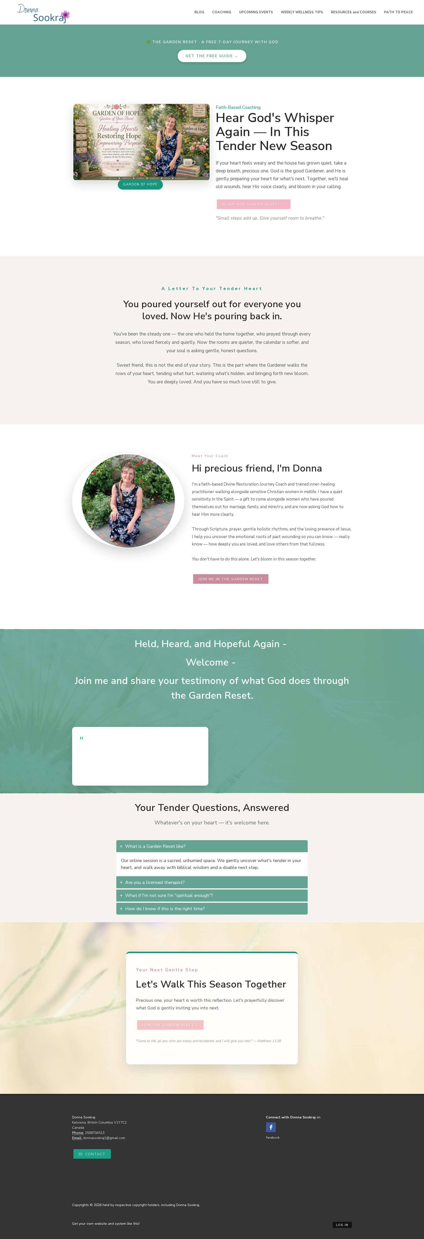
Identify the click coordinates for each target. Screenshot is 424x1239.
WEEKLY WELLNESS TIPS (302, 12)
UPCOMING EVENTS (256, 12)
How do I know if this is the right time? (165, 908)
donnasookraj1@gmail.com (104, 1138)
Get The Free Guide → (212, 56)
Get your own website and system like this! (106, 1223)
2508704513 (95, 1132)
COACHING (221, 12)
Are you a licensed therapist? (155, 882)
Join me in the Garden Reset (231, 579)
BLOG (199, 12)
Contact (95, 1154)
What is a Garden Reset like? (155, 846)
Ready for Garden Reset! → (253, 204)
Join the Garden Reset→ (170, 1025)
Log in (342, 1225)
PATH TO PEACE (398, 12)
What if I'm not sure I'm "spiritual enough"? (169, 895)
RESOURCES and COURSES (353, 12)
